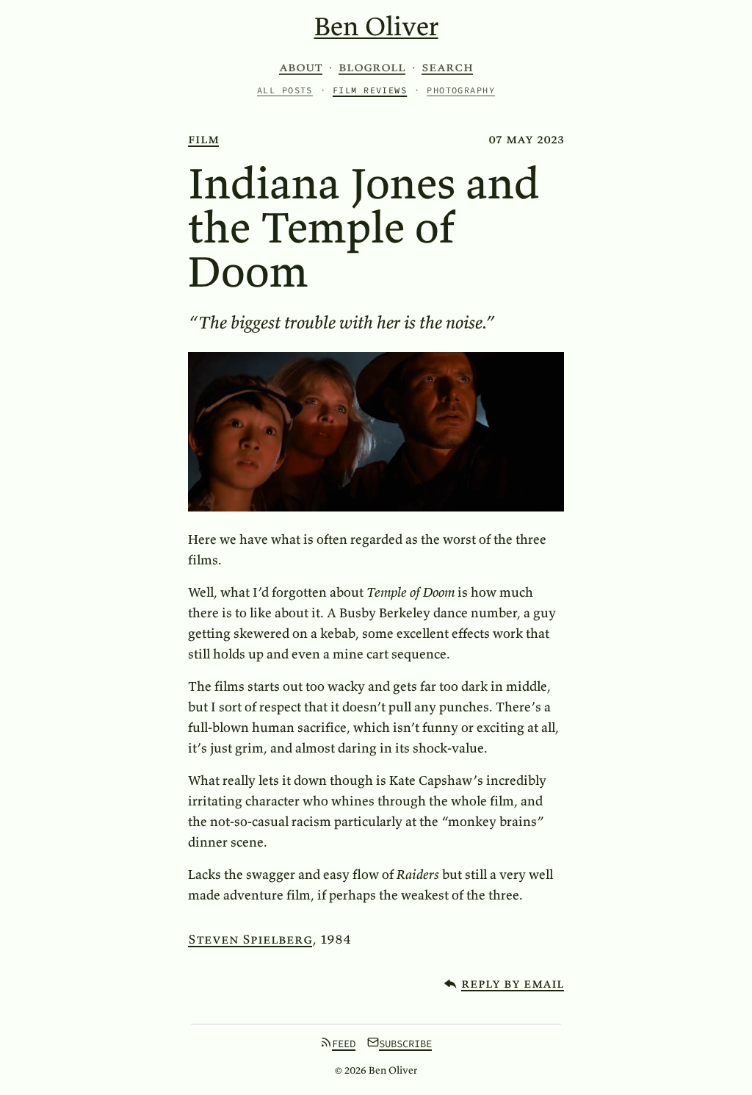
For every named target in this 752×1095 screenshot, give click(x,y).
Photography (461, 90)
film (203, 138)
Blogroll (372, 67)
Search (447, 67)
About (300, 67)
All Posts (285, 90)
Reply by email (512, 982)
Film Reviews (370, 90)
